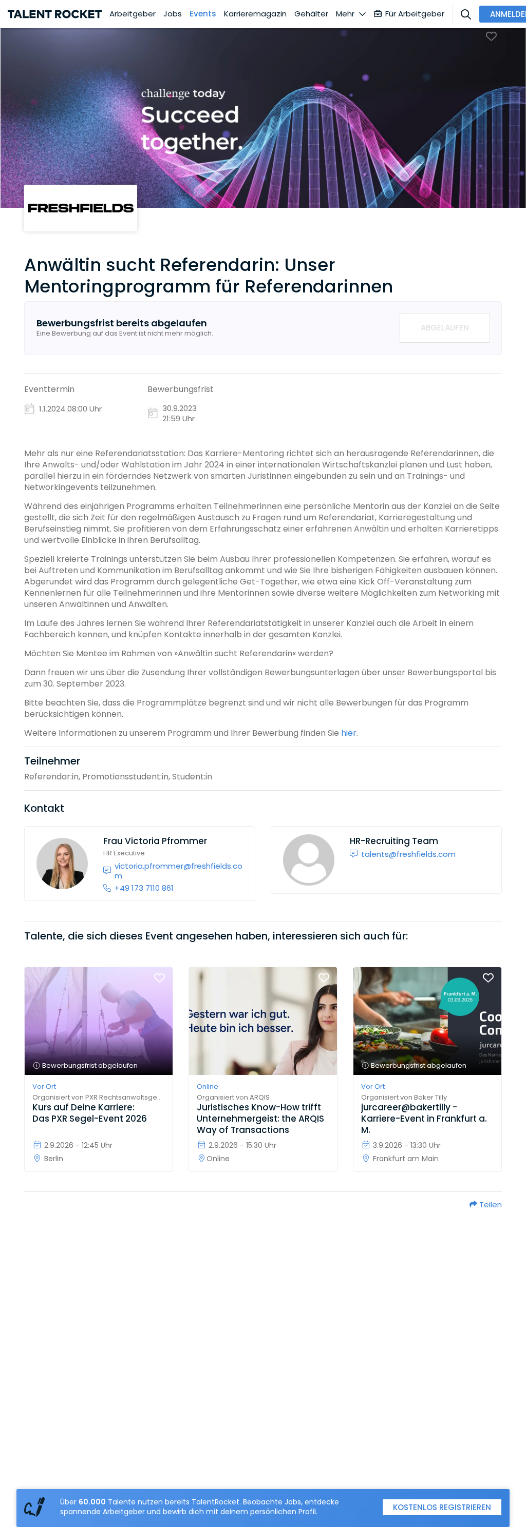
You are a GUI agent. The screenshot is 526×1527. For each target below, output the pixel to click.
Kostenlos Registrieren (442, 1507)
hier (348, 733)
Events (203, 14)
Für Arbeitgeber (414, 13)
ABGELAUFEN (445, 327)
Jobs (172, 14)
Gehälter (311, 14)
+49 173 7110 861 (144, 888)
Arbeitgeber (132, 14)
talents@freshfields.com (408, 854)
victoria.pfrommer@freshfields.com (178, 870)
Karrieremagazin (255, 14)
